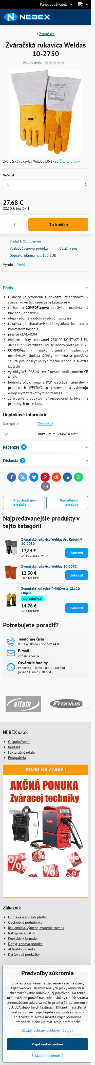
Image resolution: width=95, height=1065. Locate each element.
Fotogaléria (17, 757)
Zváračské (45, 423)
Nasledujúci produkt (69, 502)
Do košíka (58, 224)
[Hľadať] (61, 17)
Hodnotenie (32, 62)
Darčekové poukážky (24, 954)
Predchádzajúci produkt (25, 502)
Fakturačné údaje (21, 752)
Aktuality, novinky (22, 949)
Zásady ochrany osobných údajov (47, 1030)
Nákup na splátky (21, 933)
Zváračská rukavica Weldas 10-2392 (49, 566)
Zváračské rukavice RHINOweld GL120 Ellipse (50, 591)
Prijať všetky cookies (47, 1044)
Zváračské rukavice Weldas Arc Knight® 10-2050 (51, 541)
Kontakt (14, 747)
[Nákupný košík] (73, 17)
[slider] (55, 63)
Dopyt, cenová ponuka (25, 943)
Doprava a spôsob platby (27, 917)
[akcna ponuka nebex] (46, 875)
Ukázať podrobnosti (47, 1055)
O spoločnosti (19, 741)
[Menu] (85, 17)
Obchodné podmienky (25, 922)
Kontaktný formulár (23, 938)
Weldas (22, 264)
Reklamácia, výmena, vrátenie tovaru (36, 927)
